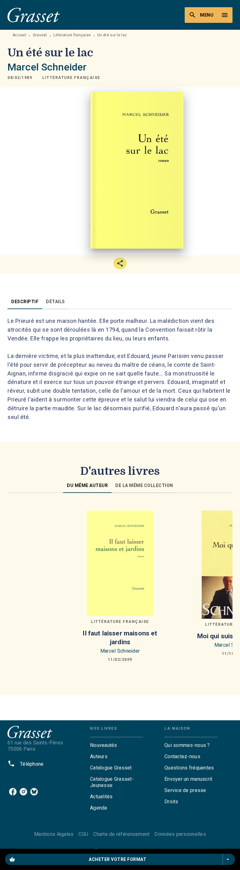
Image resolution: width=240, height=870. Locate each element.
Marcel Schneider (47, 67)
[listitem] (13, 791)
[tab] (25, 301)
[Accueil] (34, 15)
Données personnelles (180, 834)
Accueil (19, 35)
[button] (71, 77)
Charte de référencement (121, 834)
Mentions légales (53, 834)
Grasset (40, 35)
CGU (83, 834)
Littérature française (72, 35)
